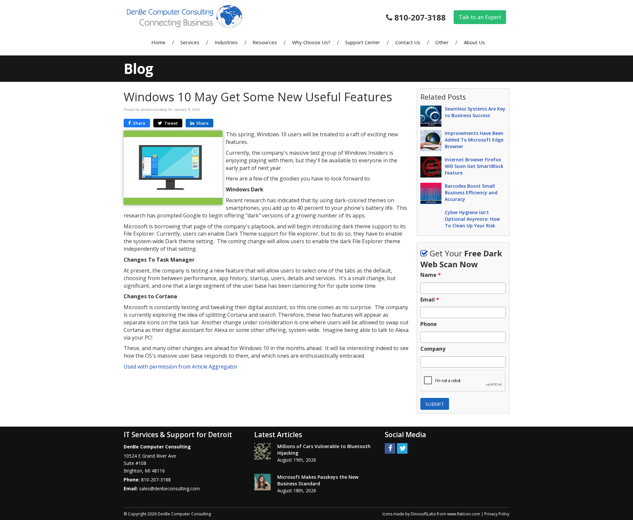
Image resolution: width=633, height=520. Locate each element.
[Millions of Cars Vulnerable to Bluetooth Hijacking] (262, 451)
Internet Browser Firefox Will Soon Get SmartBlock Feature (474, 166)
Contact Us (407, 42)
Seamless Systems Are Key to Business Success (475, 112)
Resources (265, 42)
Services (189, 42)
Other (442, 42)
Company (432, 348)
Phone (428, 324)
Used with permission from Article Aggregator (181, 366)
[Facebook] (390, 448)
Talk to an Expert (480, 17)
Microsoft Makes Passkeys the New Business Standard (317, 480)
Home (158, 42)
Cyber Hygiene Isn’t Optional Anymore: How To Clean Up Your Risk (472, 219)
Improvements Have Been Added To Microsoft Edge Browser (474, 139)
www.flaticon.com (463, 514)
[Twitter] (402, 448)
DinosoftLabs (423, 514)
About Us (474, 42)
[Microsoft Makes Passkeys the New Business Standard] (262, 482)
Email (429, 299)
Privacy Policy (496, 514)
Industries (226, 42)
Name (430, 275)
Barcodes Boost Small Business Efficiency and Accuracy (471, 192)
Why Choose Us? (311, 42)
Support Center (362, 42)
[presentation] (463, 381)
